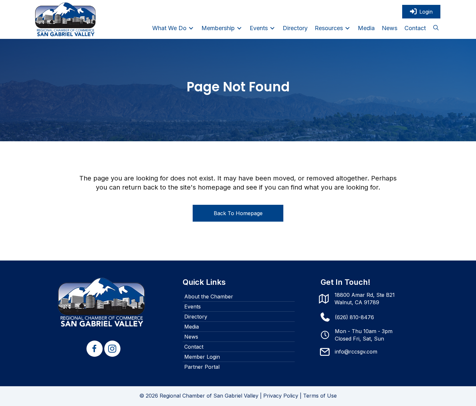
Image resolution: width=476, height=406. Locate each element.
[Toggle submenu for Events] (272, 28)
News (191, 336)
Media (191, 326)
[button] (436, 28)
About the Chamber (208, 296)
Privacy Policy (280, 395)
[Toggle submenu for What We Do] (191, 28)
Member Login (202, 357)
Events (192, 306)
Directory (195, 316)
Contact (193, 346)
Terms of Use (320, 395)
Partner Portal (202, 367)
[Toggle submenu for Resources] (347, 28)
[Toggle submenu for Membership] (239, 28)
